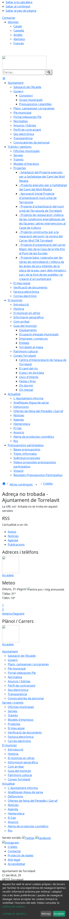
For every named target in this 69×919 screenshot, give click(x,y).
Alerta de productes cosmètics (28, 826)
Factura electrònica (20, 737)
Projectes (14, 724)
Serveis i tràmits (13, 703)
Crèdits (48, 484)
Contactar (8, 18)
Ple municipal (17, 668)
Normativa (15, 677)
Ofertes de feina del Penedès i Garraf (33, 801)
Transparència (17, 694)
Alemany (19, 39)
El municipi (9, 745)
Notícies (13, 536)
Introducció (15, 749)
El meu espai (16, 728)
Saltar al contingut (18, 6)
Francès (18, 43)
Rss (10, 830)
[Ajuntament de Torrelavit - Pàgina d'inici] (24, 62)
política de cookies (13, 906)
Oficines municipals (21, 707)
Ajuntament (10, 651)
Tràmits (13, 715)
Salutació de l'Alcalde (22, 656)
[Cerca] (49, 72)
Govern (13, 660)
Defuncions (15, 796)
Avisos (12, 532)
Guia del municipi (19, 771)
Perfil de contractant (21, 686)
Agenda (13, 540)
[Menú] (4, 78)
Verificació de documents (25, 732)
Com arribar (16, 767)
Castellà (18, 31)
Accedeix (8, 575)
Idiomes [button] (13, 22)
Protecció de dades (20, 855)
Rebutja (46, 913)
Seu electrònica (18, 690)
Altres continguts (21, 484)
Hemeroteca (16, 813)
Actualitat (8, 784)
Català (17, 26)
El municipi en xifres (21, 758)
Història (13, 754)
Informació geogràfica (23, 762)
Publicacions (16, 544)
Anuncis (13, 822)
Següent (18, 614)
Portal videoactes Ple (22, 673)
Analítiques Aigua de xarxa (25, 792)
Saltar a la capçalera (19, 2)
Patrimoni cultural (20, 775)
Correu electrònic (19, 741)
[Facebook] (43, 838)
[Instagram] (10, 842)
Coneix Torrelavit (19, 779)
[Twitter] (28, 838)
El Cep (12, 818)
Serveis (12, 711)
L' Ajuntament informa (23, 788)
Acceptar (59, 913)
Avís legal (14, 860)
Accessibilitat (16, 864)
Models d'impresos (20, 720)
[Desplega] (36, 484)
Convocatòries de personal (26, 698)
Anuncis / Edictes (19, 681)
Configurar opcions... (14, 913)
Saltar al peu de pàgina (21, 11)
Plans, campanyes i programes (28, 664)
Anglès (17, 35)
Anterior (7, 614)
